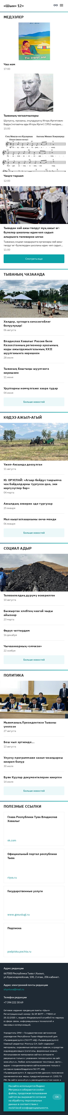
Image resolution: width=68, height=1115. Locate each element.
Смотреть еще (34, 258)
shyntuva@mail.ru (14, 989)
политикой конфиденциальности (28, 1107)
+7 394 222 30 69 (13, 1002)
